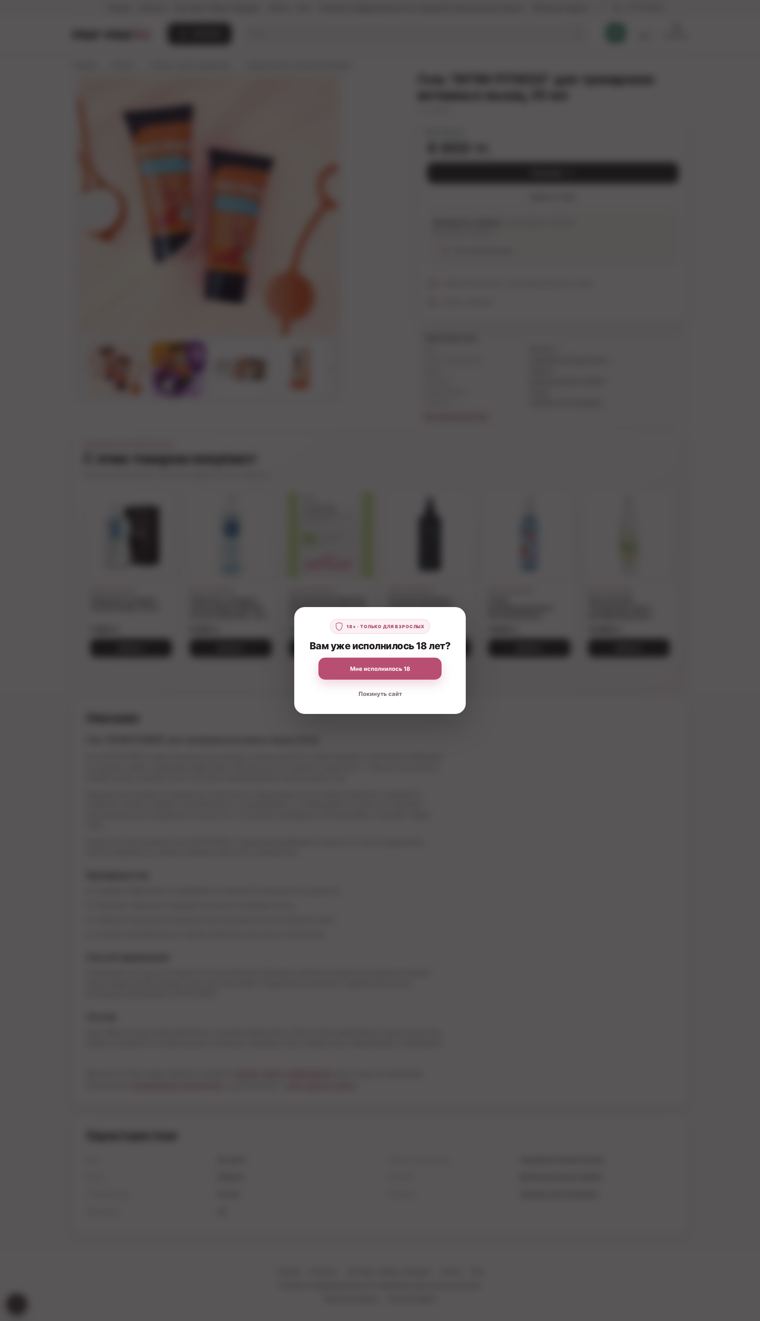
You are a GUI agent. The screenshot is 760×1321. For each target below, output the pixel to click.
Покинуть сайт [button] (380, 693)
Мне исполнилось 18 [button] (380, 668)
